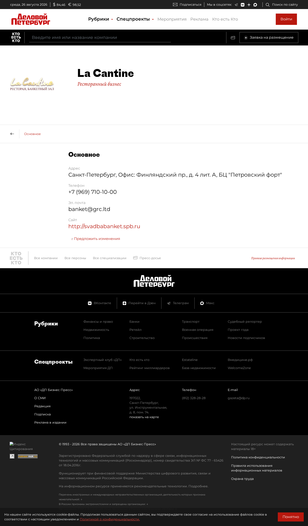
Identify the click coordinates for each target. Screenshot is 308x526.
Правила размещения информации (273, 258)
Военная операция (197, 330)
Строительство (142, 338)
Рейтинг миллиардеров (149, 368)
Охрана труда (242, 479)
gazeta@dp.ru (239, 398)
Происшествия (194, 338)
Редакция (42, 406)
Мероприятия (172, 19)
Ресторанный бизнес (99, 84)
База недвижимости (199, 368)
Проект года (238, 330)
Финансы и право (98, 322)
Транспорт (191, 322)
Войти (286, 19)
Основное (32, 134)
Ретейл (135, 330)
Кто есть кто (139, 360)
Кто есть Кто (225, 19)
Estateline (190, 360)
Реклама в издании (50, 422)
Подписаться (190, 4)
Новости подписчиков (246, 338)
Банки (134, 322)
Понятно (291, 517)
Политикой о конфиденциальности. (110, 519)
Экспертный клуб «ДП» (102, 360)
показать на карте (144, 417)
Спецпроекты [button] (134, 19)
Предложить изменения (96, 239)
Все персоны (75, 258)
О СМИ (40, 398)
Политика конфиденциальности (258, 457)
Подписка (42, 414)
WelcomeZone (239, 368)
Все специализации (109, 258)
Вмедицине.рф (240, 360)
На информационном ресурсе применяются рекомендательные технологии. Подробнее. (133, 486)
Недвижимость (96, 330)
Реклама (199, 19)
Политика (91, 338)
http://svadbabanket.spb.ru (104, 226)
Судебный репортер (245, 322)
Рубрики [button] (99, 19)
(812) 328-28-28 (194, 398)
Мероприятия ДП (98, 368)
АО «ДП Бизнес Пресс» (53, 390)
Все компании (46, 258)
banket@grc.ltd (89, 209)
